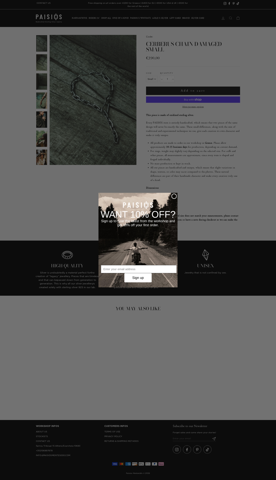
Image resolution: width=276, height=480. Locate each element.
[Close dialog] (174, 196)
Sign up (138, 278)
